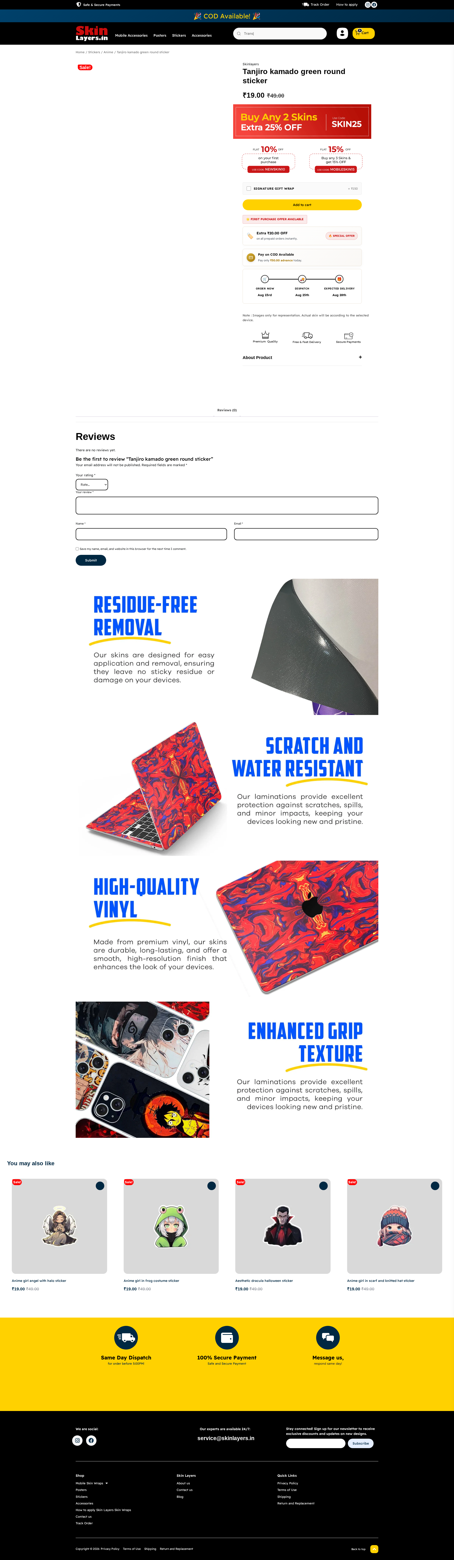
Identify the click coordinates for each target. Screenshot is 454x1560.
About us (183, 1483)
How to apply (347, 4)
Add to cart (302, 205)
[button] (302, 358)
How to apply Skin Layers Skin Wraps (103, 1510)
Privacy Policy (287, 1483)
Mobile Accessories (131, 35)
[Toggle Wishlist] (100, 1186)
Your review (85, 492)
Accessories (202, 35)
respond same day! (328, 1363)
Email (238, 523)
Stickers (179, 35)
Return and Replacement (295, 1503)
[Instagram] (368, 5)
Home (80, 52)
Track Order (320, 4)
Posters (159, 35)
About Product (257, 357)
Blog (180, 1497)
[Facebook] (374, 5)
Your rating (85, 475)
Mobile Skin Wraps (89, 1483)
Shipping (284, 1497)
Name (81, 523)
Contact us (84, 1516)
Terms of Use (287, 1490)
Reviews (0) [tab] (227, 410)
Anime (108, 52)
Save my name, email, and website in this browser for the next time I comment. (133, 549)
